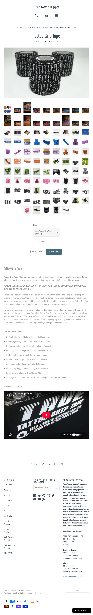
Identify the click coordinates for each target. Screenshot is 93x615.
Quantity (41, 242)
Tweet (36, 464)
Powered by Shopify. (33, 593)
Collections (29, 27)
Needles (7, 495)
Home (19, 27)
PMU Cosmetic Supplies (47, 27)
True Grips (7, 490)
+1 (55, 464)
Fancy (49, 464)
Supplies (7, 506)
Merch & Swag (9, 516)
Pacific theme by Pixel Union (14, 593)
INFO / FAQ (8, 553)
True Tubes (8, 485)
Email (61, 464)
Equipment (8, 500)
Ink (5, 511)
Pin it (43, 464)
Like (31, 464)
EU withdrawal (82, 610)
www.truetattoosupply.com (73, 576)
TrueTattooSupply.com (46, 41)
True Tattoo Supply (46, 7)
